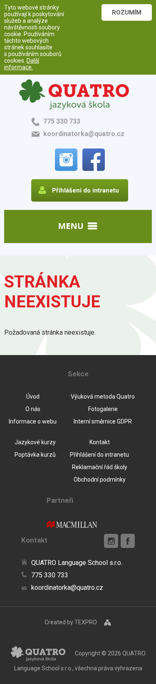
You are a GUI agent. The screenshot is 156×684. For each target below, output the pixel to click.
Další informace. (21, 64)
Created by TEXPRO (71, 622)
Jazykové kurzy (35, 442)
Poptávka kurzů (35, 454)
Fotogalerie (103, 409)
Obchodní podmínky (100, 479)
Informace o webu (33, 421)
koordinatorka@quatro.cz (83, 134)
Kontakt (99, 442)
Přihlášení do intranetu (99, 454)
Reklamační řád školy (99, 467)
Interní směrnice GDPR (103, 421)
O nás (32, 409)
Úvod (33, 396)
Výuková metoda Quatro (103, 396)
